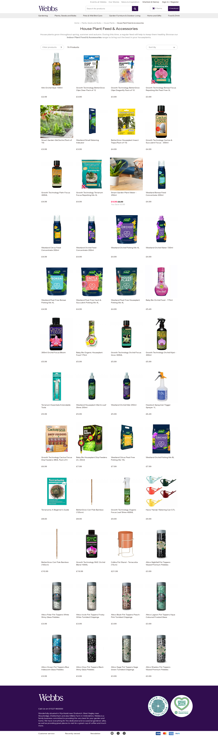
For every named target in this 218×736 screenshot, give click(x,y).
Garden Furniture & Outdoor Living (124, 15)
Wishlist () (150, 2)
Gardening (43, 15)
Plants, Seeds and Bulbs (65, 15)
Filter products (50, 47)
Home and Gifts (154, 15)
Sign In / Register (170, 2)
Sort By (152, 47)
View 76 (30, 144)
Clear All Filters (13, 144)
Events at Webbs (98, 2)
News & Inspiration (130, 2)
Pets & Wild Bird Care (92, 15)
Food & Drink (174, 15)
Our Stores (114, 2)
